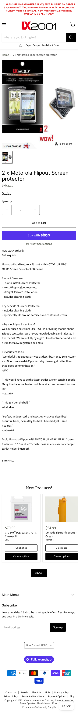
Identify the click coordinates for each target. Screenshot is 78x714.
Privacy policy (61, 692)
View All (39, 573)
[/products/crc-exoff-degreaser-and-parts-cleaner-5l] (21, 509)
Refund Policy (11, 696)
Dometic (49, 539)
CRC (7, 539)
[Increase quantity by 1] (35, 210)
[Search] (71, 37)
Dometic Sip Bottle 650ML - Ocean (61, 534)
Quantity (7, 201)
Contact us (10, 692)
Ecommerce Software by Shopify (39, 707)
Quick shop (21, 548)
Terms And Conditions (33, 696)
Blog (72, 696)
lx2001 (9, 186)
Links (47, 692)
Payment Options (57, 696)
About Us (36, 692)
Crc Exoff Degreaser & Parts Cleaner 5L (21, 534)
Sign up (58, 627)
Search (24, 692)
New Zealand (37, 645)
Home (5, 55)
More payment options (39, 243)
